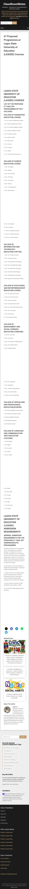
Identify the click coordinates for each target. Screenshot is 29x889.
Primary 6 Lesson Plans (7, 849)
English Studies (8, 756)
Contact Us (3, 814)
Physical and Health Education (11, 762)
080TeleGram (15, 18)
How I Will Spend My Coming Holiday (15, 13)
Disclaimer (3, 817)
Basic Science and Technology (11, 748)
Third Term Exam (5, 865)
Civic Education (8, 750)
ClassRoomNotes (14, 4)
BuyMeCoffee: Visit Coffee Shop (10, 784)
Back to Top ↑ (14, 887)
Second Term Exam (5, 861)
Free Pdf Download (10, 16)
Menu (2, 28)
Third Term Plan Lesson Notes (9, 11)
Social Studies (7, 768)
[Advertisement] (14, 73)
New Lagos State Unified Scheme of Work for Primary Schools (14, 14)
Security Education (9, 765)
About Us (3, 811)
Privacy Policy (4, 823)
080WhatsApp (24, 16)
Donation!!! (3, 820)
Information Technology (10, 759)
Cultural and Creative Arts (10, 753)
